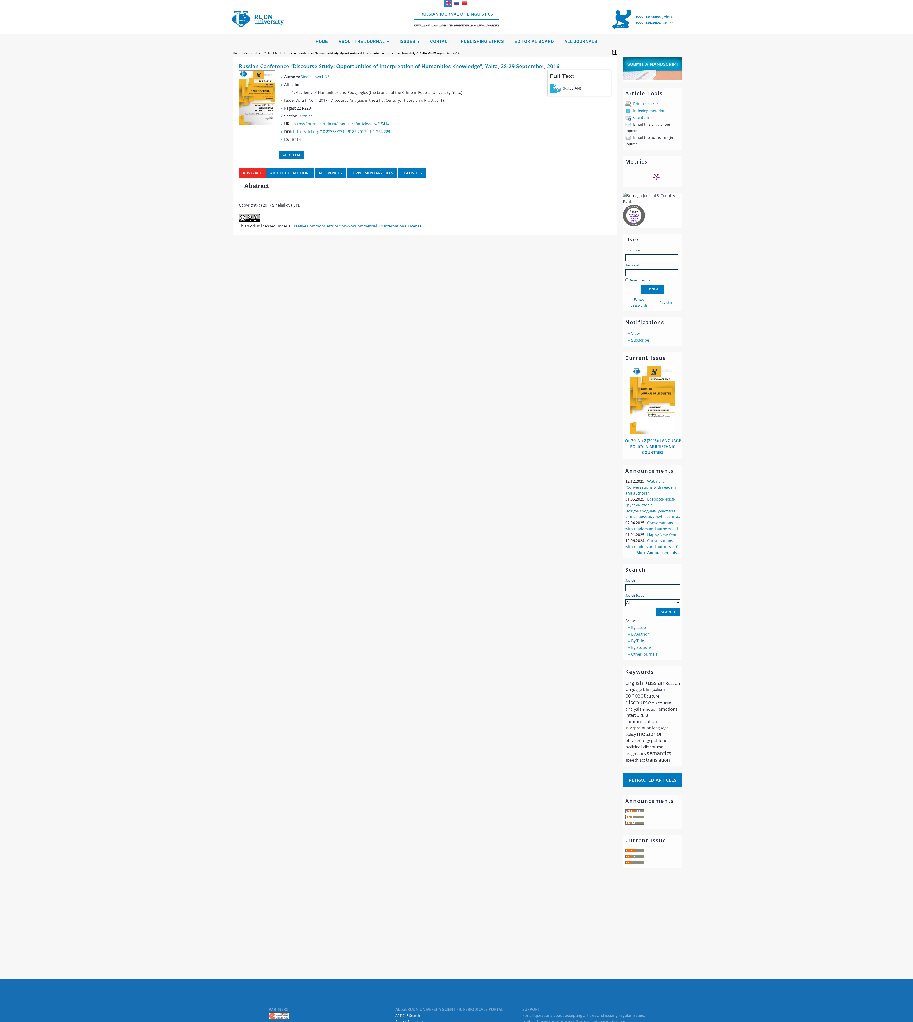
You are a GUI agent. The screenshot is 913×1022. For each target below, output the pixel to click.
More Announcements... (658, 552)
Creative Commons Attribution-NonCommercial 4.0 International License (356, 226)
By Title (637, 640)
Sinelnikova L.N (314, 76)
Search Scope (634, 595)
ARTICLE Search (407, 1015)
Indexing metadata (650, 110)
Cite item (641, 117)
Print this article (647, 103)
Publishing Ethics (482, 41)
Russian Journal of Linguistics (456, 19)
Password (632, 265)
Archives (250, 53)
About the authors (290, 173)
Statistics (412, 173)
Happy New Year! (662, 534)
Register (666, 302)
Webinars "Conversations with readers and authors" (650, 487)
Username (632, 250)
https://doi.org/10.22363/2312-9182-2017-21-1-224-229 (341, 131)
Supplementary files (371, 173)
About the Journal (362, 41)
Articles (306, 116)
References (330, 173)
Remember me (639, 280)
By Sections (641, 647)
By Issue (638, 627)
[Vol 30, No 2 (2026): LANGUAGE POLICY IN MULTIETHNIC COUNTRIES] (652, 432)
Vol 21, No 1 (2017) (271, 53)
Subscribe (640, 340)
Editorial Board (534, 41)
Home (322, 41)
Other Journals (644, 654)
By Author (640, 634)
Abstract (252, 173)
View (635, 333)
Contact (440, 41)
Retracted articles (653, 780)
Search (630, 580)
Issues (407, 41)
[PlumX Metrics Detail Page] (656, 176)
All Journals (580, 41)
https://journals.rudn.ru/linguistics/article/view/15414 (341, 123)
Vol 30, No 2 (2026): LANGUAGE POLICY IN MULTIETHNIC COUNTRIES (653, 446)
